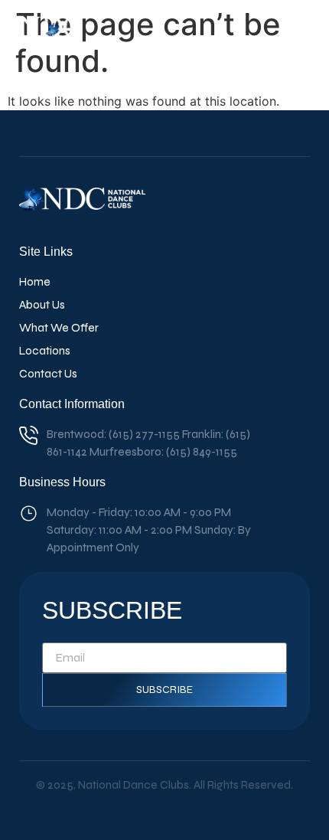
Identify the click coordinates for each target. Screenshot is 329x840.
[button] (297, 33)
